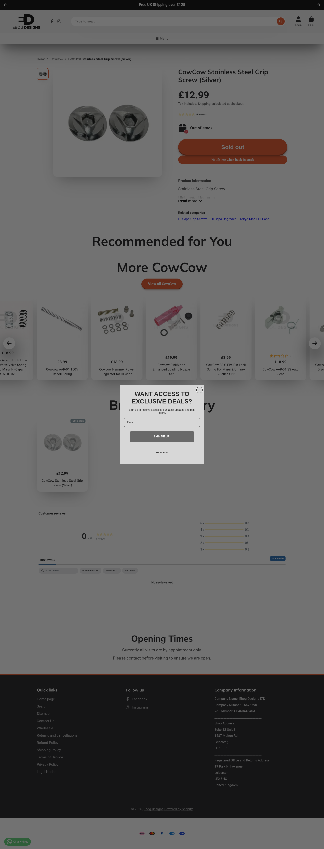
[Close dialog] (199, 390)
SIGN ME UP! (162, 436)
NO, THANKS (162, 452)
